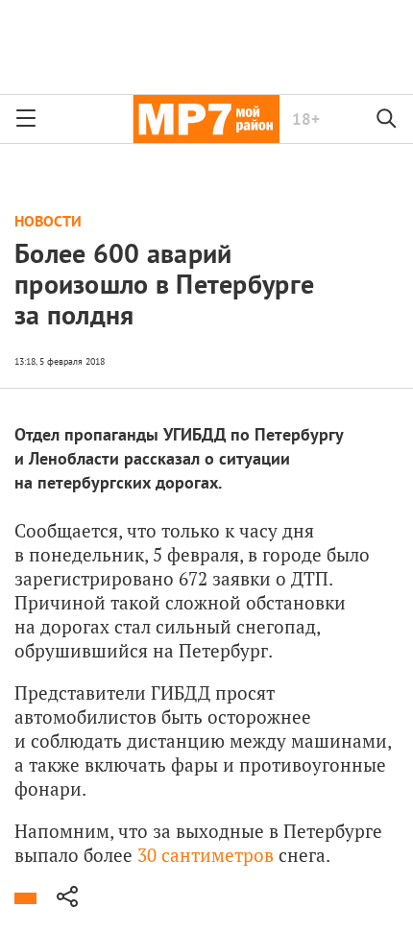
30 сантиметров (205, 855)
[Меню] (26, 119)
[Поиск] (387, 119)
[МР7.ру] (206, 119)
